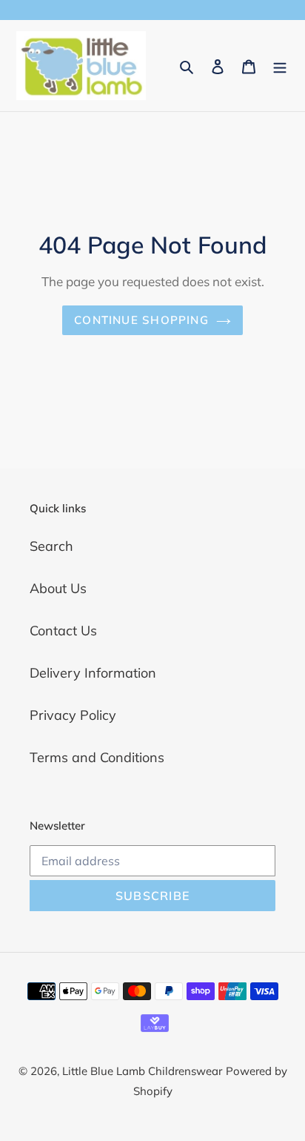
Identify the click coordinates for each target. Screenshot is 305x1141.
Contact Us (63, 630)
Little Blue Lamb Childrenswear (142, 1071)
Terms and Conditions (97, 757)
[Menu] (279, 65)
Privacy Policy (73, 715)
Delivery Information (93, 672)
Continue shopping (141, 320)
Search (51, 546)
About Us (58, 588)
